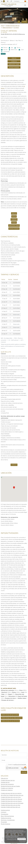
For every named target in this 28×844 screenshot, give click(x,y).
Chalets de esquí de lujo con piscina (11, 793)
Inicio (2, 25)
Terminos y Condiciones (8, 820)
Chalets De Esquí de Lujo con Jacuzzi (11, 799)
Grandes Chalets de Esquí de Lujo (10, 807)
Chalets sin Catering (6, 790)
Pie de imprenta (5, 824)
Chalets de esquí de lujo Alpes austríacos (12, 717)
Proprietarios (4, 814)
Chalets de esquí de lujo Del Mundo (10, 720)
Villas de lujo (4, 778)
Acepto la (17, 764)
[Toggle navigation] (25, 5)
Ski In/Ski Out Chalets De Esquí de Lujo (12, 795)
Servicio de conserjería (7, 784)
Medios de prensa (6, 818)
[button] (25, 1)
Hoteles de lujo (5, 782)
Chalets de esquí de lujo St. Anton (10, 714)
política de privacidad (20, 764)
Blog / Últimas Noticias (7, 816)
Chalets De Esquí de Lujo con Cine (11, 797)
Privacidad (4, 822)
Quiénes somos (5, 810)
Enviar (24, 772)
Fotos (24, 21)
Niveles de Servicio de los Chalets (10, 786)
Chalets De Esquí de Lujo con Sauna (11, 801)
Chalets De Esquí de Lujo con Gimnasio (12, 803)
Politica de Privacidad (12, 839)
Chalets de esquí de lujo (12, 25)
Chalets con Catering (7, 788)
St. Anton (16, 27)
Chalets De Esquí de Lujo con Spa (10, 805)
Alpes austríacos (7, 27)
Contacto (3, 812)
